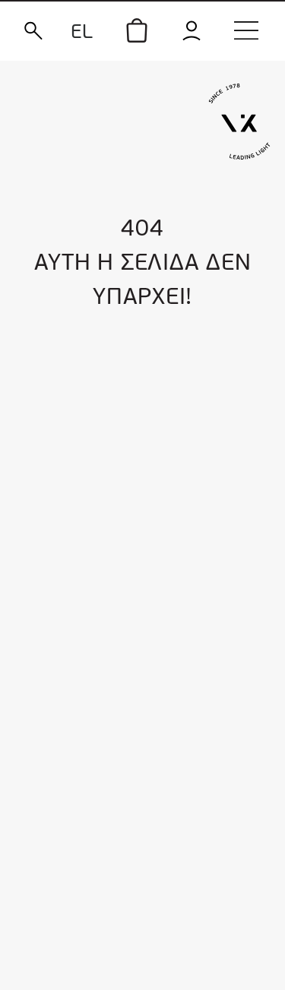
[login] (191, 30)
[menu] (246, 30)
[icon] (137, 30)
